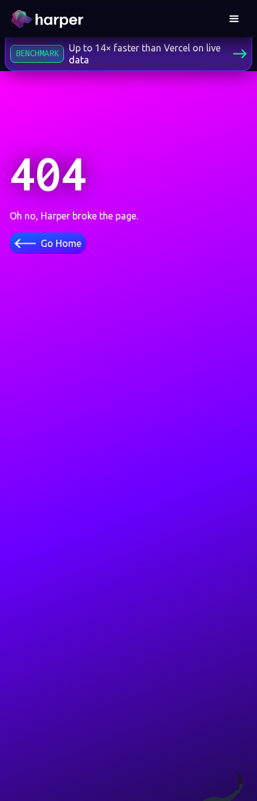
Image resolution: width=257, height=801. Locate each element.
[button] (234, 19)
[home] (49, 19)
